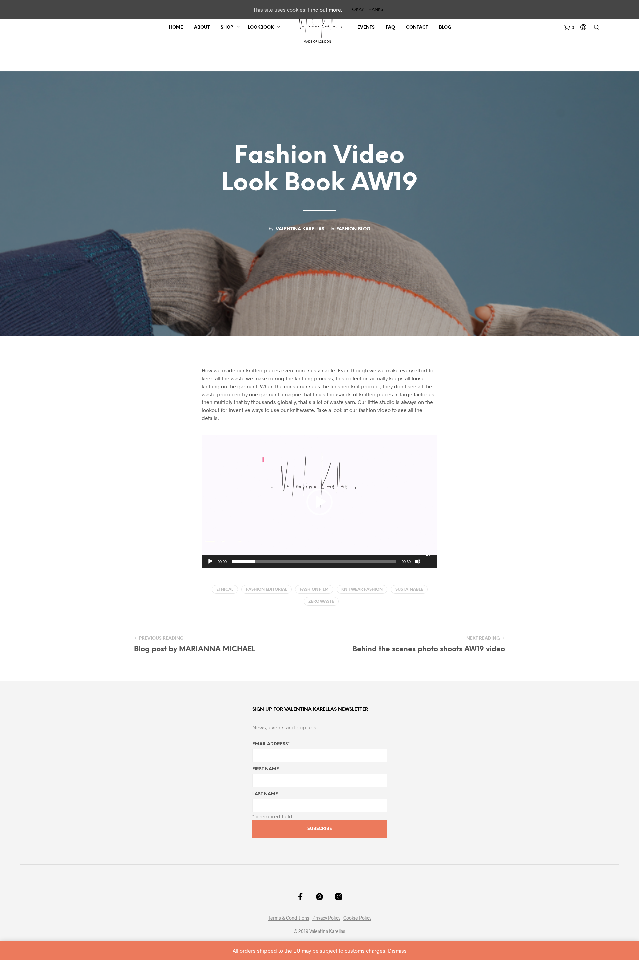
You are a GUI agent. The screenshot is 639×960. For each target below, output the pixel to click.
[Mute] (417, 561)
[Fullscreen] (427, 553)
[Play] (209, 561)
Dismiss (397, 950)
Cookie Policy (357, 918)
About (202, 27)
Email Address (271, 744)
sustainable (409, 589)
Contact (417, 27)
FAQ (390, 27)
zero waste (321, 601)
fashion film (314, 589)
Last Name (265, 794)
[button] (319, 502)
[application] (319, 501)
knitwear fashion (362, 589)
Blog (445, 27)
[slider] (314, 561)
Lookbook (261, 27)
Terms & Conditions (288, 918)
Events (366, 27)
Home (176, 27)
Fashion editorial (266, 589)
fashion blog (353, 229)
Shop (227, 27)
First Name (265, 769)
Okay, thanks (367, 10)
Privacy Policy (326, 918)
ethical (224, 589)
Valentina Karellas (300, 229)
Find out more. (325, 9)
